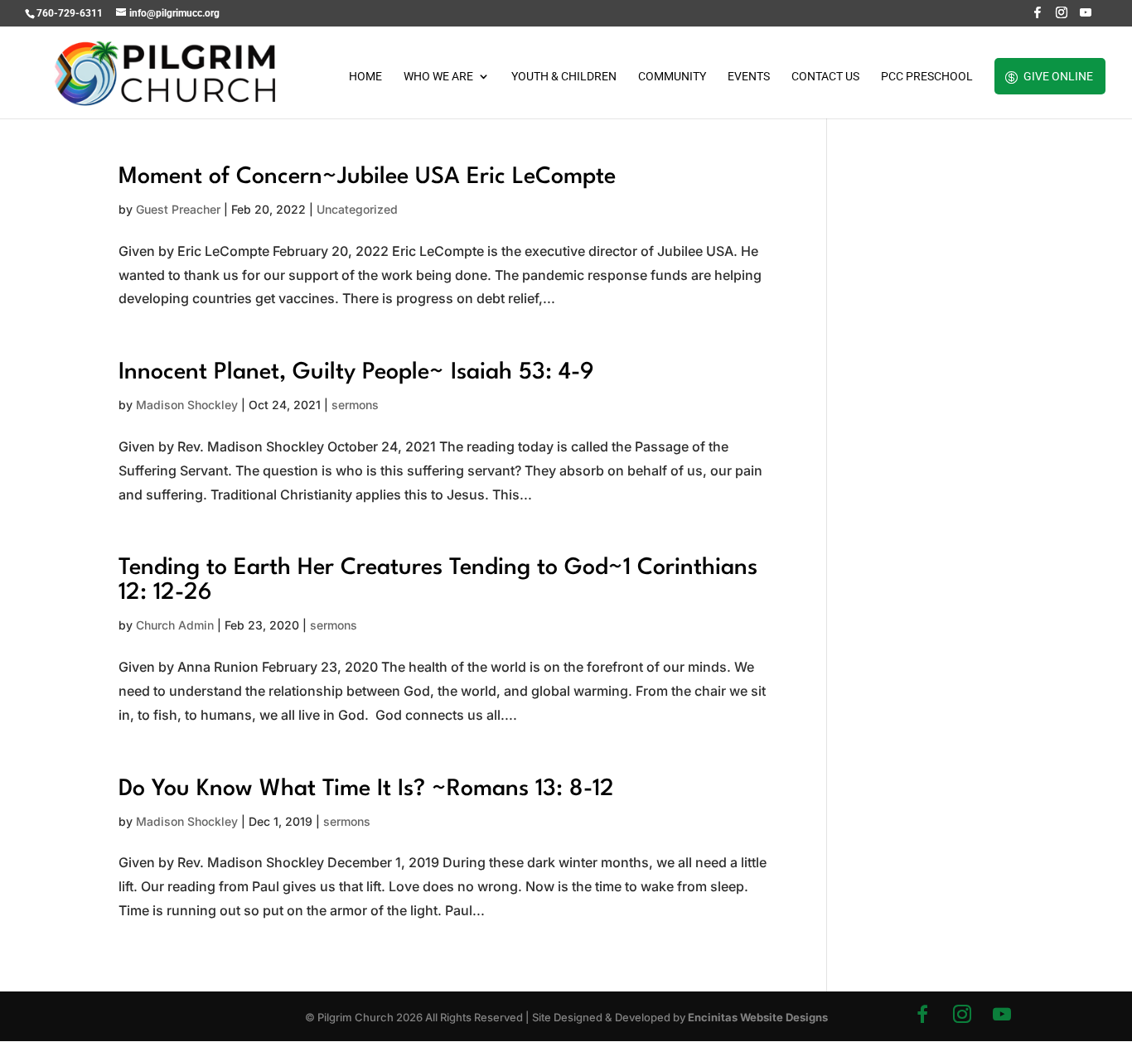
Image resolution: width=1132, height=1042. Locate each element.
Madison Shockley (187, 405)
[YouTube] (1085, 17)
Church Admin (175, 625)
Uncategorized (357, 209)
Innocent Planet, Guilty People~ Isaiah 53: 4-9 (356, 372)
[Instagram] (1061, 17)
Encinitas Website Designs (758, 1017)
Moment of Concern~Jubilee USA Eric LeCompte (367, 177)
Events (749, 76)
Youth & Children (564, 76)
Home (365, 76)
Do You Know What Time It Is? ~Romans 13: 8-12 (366, 789)
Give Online (1058, 76)
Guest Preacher (178, 209)
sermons (355, 405)
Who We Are (438, 76)
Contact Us (825, 76)
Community (672, 76)
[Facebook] (1037, 17)
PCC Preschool (927, 76)
